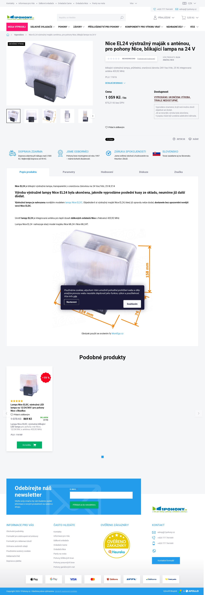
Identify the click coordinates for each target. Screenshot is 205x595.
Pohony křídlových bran (64, 558)
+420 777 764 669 (165, 538)
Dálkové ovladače (46, 3)
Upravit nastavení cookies (66, 591)
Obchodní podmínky (15, 531)
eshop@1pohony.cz (166, 532)
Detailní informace (114, 83)
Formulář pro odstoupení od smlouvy (22, 536)
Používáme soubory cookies (18, 551)
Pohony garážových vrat (64, 567)
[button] (102, 457)
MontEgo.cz (117, 333)
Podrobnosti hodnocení (146, 59)
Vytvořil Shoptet (170, 591)
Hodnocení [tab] (107, 171)
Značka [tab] (178, 171)
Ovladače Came (65, 3)
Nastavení (72, 302)
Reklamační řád (13, 556)
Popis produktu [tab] (28, 171)
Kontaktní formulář (166, 560)
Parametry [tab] (69, 171)
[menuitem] (17, 27)
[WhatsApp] (154, 550)
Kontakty (10, 3)
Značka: (168, 60)
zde (75, 296)
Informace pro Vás (27, 3)
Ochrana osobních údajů (17, 546)
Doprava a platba (13, 561)
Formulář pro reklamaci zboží (19, 541)
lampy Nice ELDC (73, 202)
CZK (190, 3)
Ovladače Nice (82, 3)
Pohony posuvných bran (64, 562)
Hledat (122, 17)
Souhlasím (132, 304)
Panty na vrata (98, 3)
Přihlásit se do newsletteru (84, 505)
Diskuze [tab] (143, 171)
